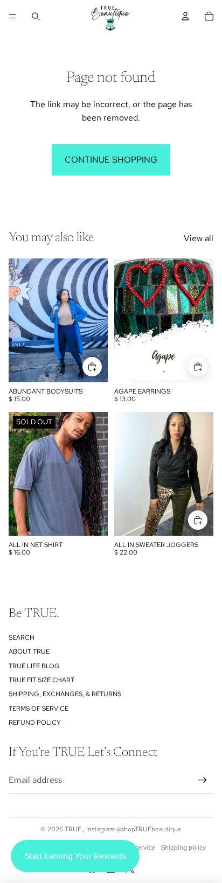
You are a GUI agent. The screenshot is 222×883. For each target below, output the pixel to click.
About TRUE (29, 651)
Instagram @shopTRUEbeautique (134, 829)
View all (198, 238)
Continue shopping (111, 159)
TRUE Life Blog (34, 666)
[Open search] (35, 16)
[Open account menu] (185, 16)
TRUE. (74, 829)
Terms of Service (38, 708)
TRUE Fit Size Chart (41, 680)
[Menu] (12, 16)
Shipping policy (183, 847)
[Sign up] (202, 780)
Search (21, 637)
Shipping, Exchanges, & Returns (65, 694)
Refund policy (35, 722)
